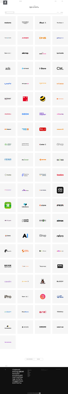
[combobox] (9, 12)
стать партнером (29, 359)
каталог (38, 359)
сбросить (58, 12)
